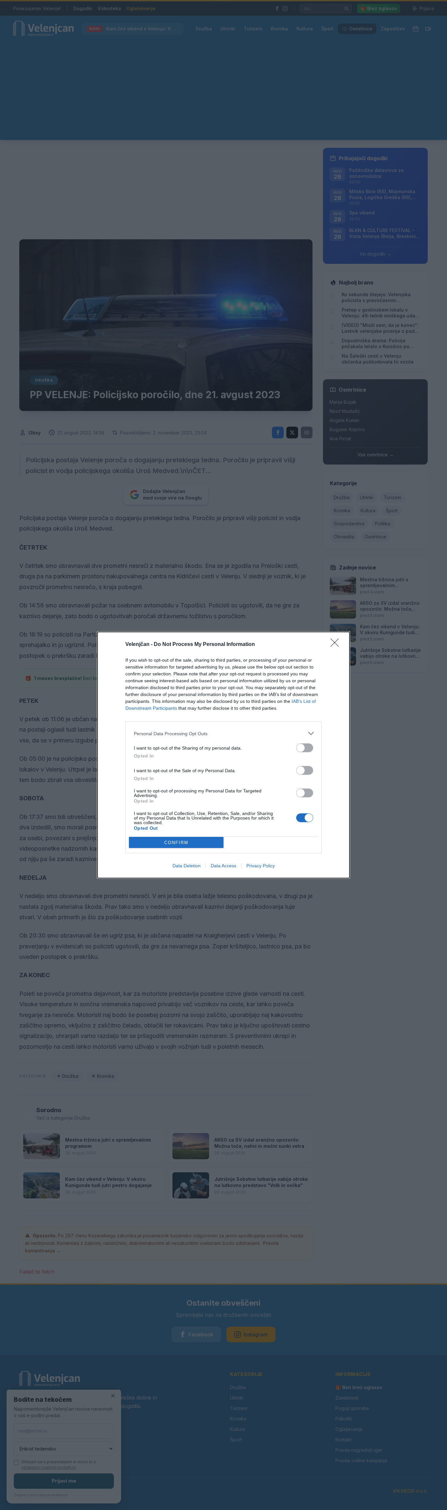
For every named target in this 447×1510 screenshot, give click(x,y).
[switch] (304, 747)
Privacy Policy (260, 865)
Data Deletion (186, 865)
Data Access (223, 865)
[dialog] (223, 755)
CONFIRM (176, 842)
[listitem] (223, 733)
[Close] (337, 644)
